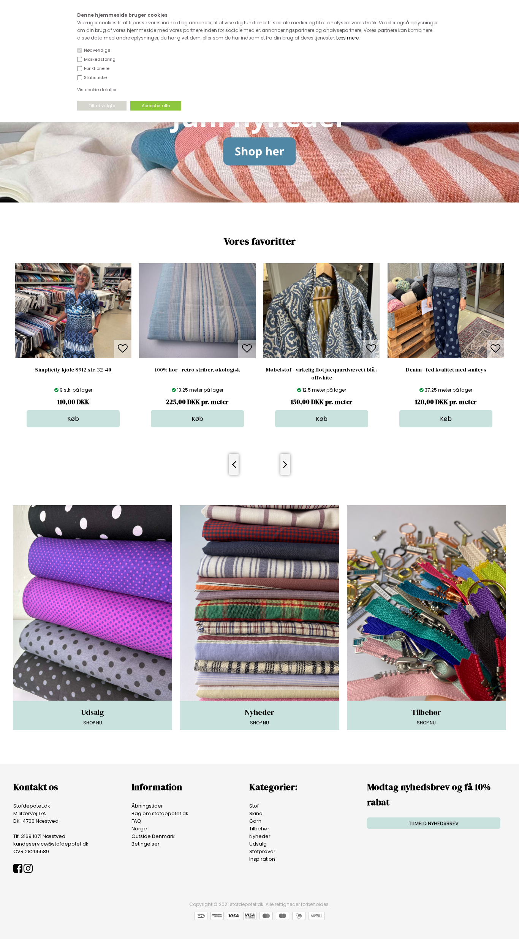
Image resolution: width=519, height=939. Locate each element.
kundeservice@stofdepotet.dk (51, 843)
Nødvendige (97, 50)
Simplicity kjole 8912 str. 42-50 (470, 369)
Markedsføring (100, 59)
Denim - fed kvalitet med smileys (346, 369)
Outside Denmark (153, 836)
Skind (256, 813)
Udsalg (258, 843)
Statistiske (95, 77)
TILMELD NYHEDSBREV (434, 823)
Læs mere (347, 38)
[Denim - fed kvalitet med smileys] (346, 356)
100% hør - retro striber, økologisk (97, 369)
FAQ (136, 821)
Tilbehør (259, 828)
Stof (254, 805)
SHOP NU (92, 716)
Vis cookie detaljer (97, 90)
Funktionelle (96, 68)
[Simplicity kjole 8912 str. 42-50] (470, 418)
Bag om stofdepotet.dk (159, 813)
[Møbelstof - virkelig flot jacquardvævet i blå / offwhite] (222, 356)
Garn (255, 821)
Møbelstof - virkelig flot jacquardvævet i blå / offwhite (222, 373)
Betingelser (145, 843)
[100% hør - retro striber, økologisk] (98, 356)
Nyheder (260, 836)
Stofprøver (262, 851)
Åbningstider (147, 805)
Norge (139, 828)
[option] (98, 345)
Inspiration (262, 859)
